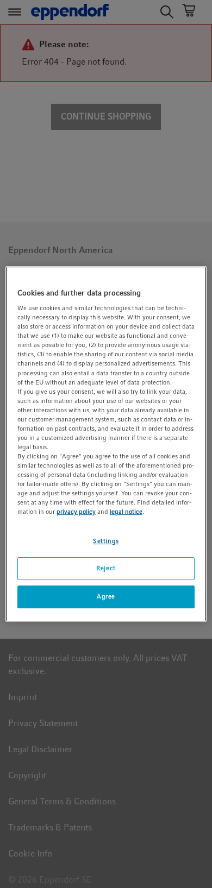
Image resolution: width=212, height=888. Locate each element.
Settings (106, 541)
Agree (106, 596)
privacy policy (76, 512)
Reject (105, 568)
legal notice (126, 512)
